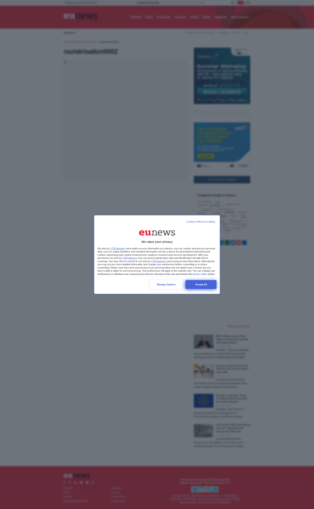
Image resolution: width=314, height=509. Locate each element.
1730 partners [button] (117, 248)
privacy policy (200, 274)
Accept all (201, 284)
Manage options (166, 284)
